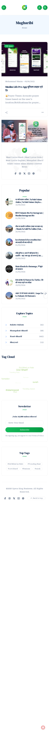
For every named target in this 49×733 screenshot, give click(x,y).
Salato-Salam (17, 325)
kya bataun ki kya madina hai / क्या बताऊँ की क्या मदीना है (28, 241)
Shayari (14, 342)
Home (24, 28)
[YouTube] (29, 173)
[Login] (39, 7)
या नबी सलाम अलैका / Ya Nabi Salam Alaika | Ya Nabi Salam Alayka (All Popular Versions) (28, 200)
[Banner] (24, 131)
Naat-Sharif (16, 336)
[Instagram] (20, 173)
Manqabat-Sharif (19, 331)
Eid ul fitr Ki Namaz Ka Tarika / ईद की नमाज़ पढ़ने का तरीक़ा (29, 281)
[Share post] (6, 113)
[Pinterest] (33, 173)
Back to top (38, 498)
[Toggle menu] (4, 7)
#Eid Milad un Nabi (15, 464)
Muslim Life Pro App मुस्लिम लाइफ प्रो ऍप (24, 88)
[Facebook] (15, 173)
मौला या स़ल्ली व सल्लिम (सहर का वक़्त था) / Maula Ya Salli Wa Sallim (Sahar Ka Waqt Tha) (29, 227)
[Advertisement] (24, 621)
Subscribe (24, 430)
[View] (43, 112)
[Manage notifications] (43, 727)
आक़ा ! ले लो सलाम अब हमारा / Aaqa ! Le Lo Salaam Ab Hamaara (29, 294)
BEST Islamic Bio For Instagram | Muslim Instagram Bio (29, 214)
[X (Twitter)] (24, 173)
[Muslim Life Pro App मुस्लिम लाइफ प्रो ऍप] (24, 59)
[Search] (45, 7)
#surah (37, 469)
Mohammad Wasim (14, 81)
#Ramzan (26, 469)
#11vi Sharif (13, 469)
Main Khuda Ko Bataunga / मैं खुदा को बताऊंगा (29, 267)
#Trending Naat (34, 464)
